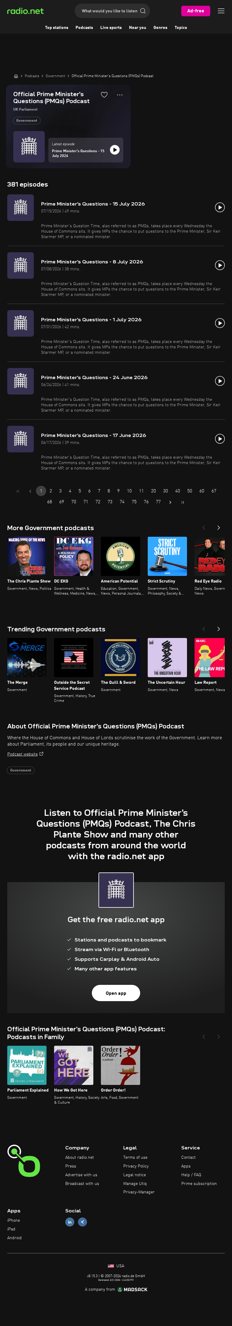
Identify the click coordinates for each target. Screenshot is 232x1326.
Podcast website (22, 754)
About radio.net (79, 1157)
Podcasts (84, 28)
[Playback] (115, 150)
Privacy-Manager (139, 1192)
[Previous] (204, 526)
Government (26, 121)
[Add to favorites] (104, 94)
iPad (11, 1229)
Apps (186, 1166)
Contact (188, 1157)
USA (119, 1266)
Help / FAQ (191, 1175)
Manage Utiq (135, 1184)
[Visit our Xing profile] (82, 1222)
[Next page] (170, 502)
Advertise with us (81, 1175)
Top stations (56, 28)
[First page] (18, 491)
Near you (137, 28)
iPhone (13, 1220)
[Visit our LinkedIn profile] (69, 1222)
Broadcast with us (82, 1184)
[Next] (219, 526)
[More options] (119, 95)
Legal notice (134, 1175)
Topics (181, 28)
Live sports (111, 28)
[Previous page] (30, 491)
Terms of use (135, 1157)
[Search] (143, 10)
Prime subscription (199, 1184)
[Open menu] (221, 10)
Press (70, 1166)
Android (14, 1238)
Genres (160, 28)
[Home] (16, 76)
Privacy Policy (136, 1166)
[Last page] (182, 502)
